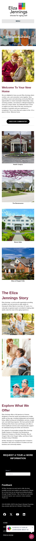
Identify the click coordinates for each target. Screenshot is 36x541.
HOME (5, 523)
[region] (18, 37)
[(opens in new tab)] (18, 225)
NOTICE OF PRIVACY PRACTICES (20, 506)
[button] (14, 44)
